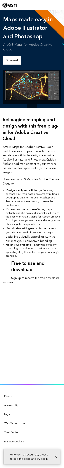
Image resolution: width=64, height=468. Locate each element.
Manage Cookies (14, 442)
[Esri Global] (9, 5)
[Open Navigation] (59, 5)
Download (12, 60)
